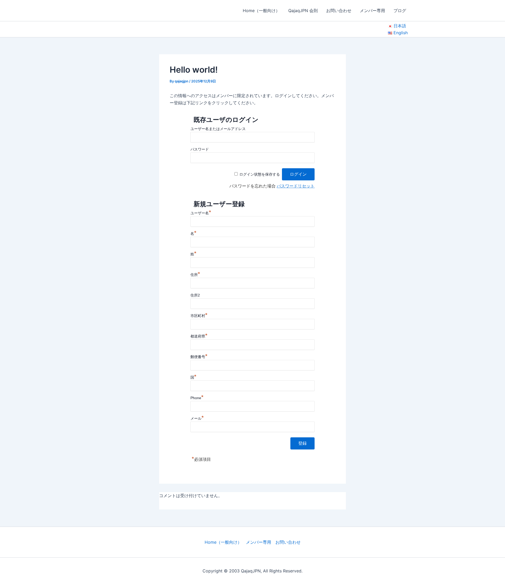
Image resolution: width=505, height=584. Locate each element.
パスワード (199, 149)
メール (197, 418)
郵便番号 (199, 357)
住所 (195, 275)
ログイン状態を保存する (259, 174)
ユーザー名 (200, 213)
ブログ (399, 10)
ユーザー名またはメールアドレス (218, 129)
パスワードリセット (296, 186)
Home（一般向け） (261, 10)
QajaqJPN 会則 (303, 10)
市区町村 (199, 316)
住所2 (195, 295)
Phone (197, 398)
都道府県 (199, 336)
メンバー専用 (372, 10)
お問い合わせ (338, 10)
